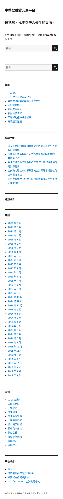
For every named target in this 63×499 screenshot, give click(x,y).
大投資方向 (13, 105)
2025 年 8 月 (14, 264)
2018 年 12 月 (15, 363)
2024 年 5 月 (14, 326)
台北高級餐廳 (15, 416)
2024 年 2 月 (14, 338)
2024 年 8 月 (14, 313)
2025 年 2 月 (14, 288)
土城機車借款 (15, 420)
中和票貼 (12, 407)
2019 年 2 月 (14, 358)
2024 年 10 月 (15, 305)
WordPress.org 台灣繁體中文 (24, 481)
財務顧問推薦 (15, 121)
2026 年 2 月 (14, 247)
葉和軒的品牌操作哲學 (19, 117)
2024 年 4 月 (14, 330)
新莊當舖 (12, 432)
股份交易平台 (15, 109)
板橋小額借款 (15, 436)
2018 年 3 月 (14, 375)
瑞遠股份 (12, 444)
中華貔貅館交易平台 (20, 10)
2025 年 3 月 (14, 284)
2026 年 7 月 (14, 227)
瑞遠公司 (12, 440)
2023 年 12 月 (15, 346)
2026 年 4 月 (14, 239)
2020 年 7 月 (14, 354)
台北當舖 (12, 412)
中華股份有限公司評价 (19, 96)
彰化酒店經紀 (15, 424)
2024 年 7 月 (14, 317)
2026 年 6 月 (14, 231)
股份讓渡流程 (15, 113)
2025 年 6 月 (14, 272)
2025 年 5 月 (14, 276)
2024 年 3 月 (14, 334)
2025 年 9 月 (14, 260)
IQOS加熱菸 (14, 399)
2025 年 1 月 (14, 293)
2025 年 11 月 (15, 256)
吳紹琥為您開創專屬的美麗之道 (24, 101)
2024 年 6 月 (14, 321)
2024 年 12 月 (15, 297)
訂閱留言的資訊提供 (18, 477)
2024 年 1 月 (14, 342)
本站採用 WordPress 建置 (36, 493)
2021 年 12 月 (15, 350)
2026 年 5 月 (14, 235)
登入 (10, 469)
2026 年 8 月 (14, 223)
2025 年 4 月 (14, 280)
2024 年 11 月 (15, 301)
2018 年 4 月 (14, 371)
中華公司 (12, 92)
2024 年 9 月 (14, 309)
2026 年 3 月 (14, 243)
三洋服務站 (13, 403)
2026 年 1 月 (14, 251)
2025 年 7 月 (14, 268)
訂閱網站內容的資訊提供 (21, 473)
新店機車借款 (15, 428)
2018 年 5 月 (14, 367)
